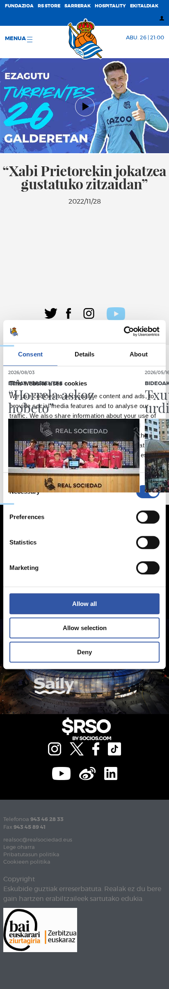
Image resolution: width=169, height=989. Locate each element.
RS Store (49, 6)
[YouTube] (61, 772)
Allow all (84, 603)
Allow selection (85, 627)
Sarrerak (77, 6)
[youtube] (116, 313)
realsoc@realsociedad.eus (37, 840)
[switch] (148, 517)
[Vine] (87, 772)
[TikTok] (114, 748)
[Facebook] (68, 312)
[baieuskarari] (40, 929)
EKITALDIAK (144, 6)
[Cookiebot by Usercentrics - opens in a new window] (124, 331)
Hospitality (110, 6)
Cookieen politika (26, 862)
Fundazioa (19, 6)
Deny (84, 652)
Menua (16, 38)
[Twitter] (50, 312)
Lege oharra (19, 847)
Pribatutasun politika (31, 854)
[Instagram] (89, 312)
